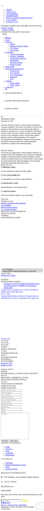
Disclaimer (23, 505)
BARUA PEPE (8, 30)
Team (7, 451)
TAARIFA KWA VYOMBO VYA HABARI (20, 286)
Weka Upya (14, 441)
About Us (8, 42)
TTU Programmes (16, 75)
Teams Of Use (13, 505)
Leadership (9, 52)
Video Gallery (15, 85)
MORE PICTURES (8, 275)
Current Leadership (17, 54)
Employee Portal (11, 469)
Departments (14, 60)
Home (7, 40)
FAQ (12, 79)
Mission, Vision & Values (19, 46)
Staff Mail (9, 463)
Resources (13, 77)
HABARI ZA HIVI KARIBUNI (15, 284)
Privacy (3, 505)
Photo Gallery (15, 83)
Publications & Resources (14, 69)
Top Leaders (14, 50)
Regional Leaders (16, 62)
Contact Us (9, 87)
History (12, 44)
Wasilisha (5, 441)
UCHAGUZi (15, 71)
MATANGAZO (33, 284)
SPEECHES (8, 288)
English (10, 28)
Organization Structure (18, 58)
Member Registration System (15, 465)
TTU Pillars (14, 48)
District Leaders (15, 65)
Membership (9, 67)
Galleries (8, 81)
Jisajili (25, 501)
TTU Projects (15, 73)
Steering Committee (17, 56)
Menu (9, 38)
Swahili (3, 28)
